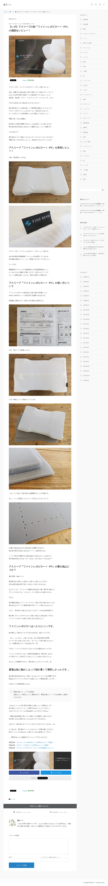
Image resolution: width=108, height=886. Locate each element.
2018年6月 (86, 281)
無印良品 (85, 132)
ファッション (86, 47)
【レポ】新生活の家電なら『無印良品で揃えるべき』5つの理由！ (93, 254)
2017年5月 (86, 342)
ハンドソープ (86, 80)
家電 (84, 29)
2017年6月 (86, 338)
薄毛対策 (85, 19)
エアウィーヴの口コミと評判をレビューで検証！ (33, 745)
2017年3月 (86, 352)
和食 (84, 99)
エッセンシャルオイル (89, 33)
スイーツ (85, 52)
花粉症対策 (86, 123)
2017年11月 (86, 314)
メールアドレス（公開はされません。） (50, 857)
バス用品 (85, 170)
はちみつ (85, 85)
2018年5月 (86, 286)
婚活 (84, 62)
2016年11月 (86, 371)
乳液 (84, 179)
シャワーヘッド (87, 146)
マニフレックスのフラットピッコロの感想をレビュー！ (35, 748)
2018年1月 (86, 305)
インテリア (86, 156)
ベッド (13, 799)
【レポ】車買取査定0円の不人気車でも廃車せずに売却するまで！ (93, 247)
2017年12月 (86, 310)
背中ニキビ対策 (87, 43)
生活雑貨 (85, 24)
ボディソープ (86, 118)
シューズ (85, 165)
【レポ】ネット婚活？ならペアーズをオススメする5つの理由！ (93, 241)
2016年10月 (86, 375)
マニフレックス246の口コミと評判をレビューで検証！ (35, 742)
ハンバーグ (86, 109)
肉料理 (85, 127)
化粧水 (85, 174)
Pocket (25, 80)
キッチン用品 (86, 141)
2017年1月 (86, 361)
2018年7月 (86, 277)
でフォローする (23, 812)
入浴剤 (85, 71)
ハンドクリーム (87, 94)
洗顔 (84, 137)
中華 (84, 66)
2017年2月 (86, 357)
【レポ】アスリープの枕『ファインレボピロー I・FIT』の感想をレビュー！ (93, 228)
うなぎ (85, 90)
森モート (7, 4)
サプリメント (86, 104)
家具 (84, 151)
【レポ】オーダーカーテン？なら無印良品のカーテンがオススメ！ (93, 234)
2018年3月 (86, 295)
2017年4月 (86, 347)
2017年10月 (86, 319)
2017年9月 (86, 324)
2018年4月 (86, 291)
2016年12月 (86, 366)
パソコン (85, 113)
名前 (10, 857)
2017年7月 (86, 333)
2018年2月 (86, 300)
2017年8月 (86, 328)
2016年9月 (86, 380)
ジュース (85, 57)
